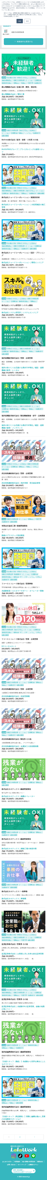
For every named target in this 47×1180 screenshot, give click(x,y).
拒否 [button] (27, 21)
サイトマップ (22, 1164)
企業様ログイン (33, 1164)
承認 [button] (19, 21)
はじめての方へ (7, 1161)
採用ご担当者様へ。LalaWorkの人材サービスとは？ (22, 1171)
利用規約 (17, 1161)
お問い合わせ (11, 1164)
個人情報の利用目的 (28, 1161)
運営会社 (40, 1161)
